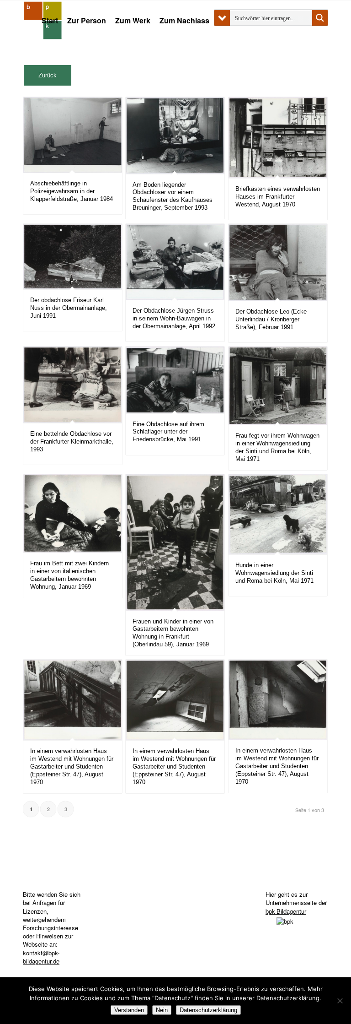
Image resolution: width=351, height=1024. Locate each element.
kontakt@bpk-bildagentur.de (41, 956)
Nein (162, 1010)
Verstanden (129, 1010)
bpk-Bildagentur (286, 911)
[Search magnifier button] (320, 18)
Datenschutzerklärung (208, 1010)
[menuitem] (50, 20)
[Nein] (339, 1000)
